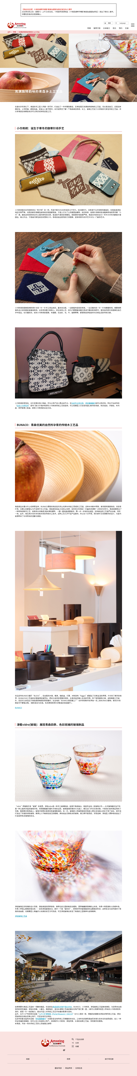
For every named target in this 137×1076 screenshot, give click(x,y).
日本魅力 (106, 28)
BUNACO (18, 707)
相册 (28, 1059)
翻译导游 (58, 1068)
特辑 (14, 32)
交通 (126, 28)
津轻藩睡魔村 (90, 403)
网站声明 (68, 1068)
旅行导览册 (109, 1059)
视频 (68, 1059)
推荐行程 (97, 28)
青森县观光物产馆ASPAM (62, 1006)
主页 (8, 32)
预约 (120, 28)
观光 (114, 28)
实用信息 (78, 1068)
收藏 (77, 1046)
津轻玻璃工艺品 (21, 916)
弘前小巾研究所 (23, 405)
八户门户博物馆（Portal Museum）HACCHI (56, 1014)
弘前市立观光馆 (77, 403)
